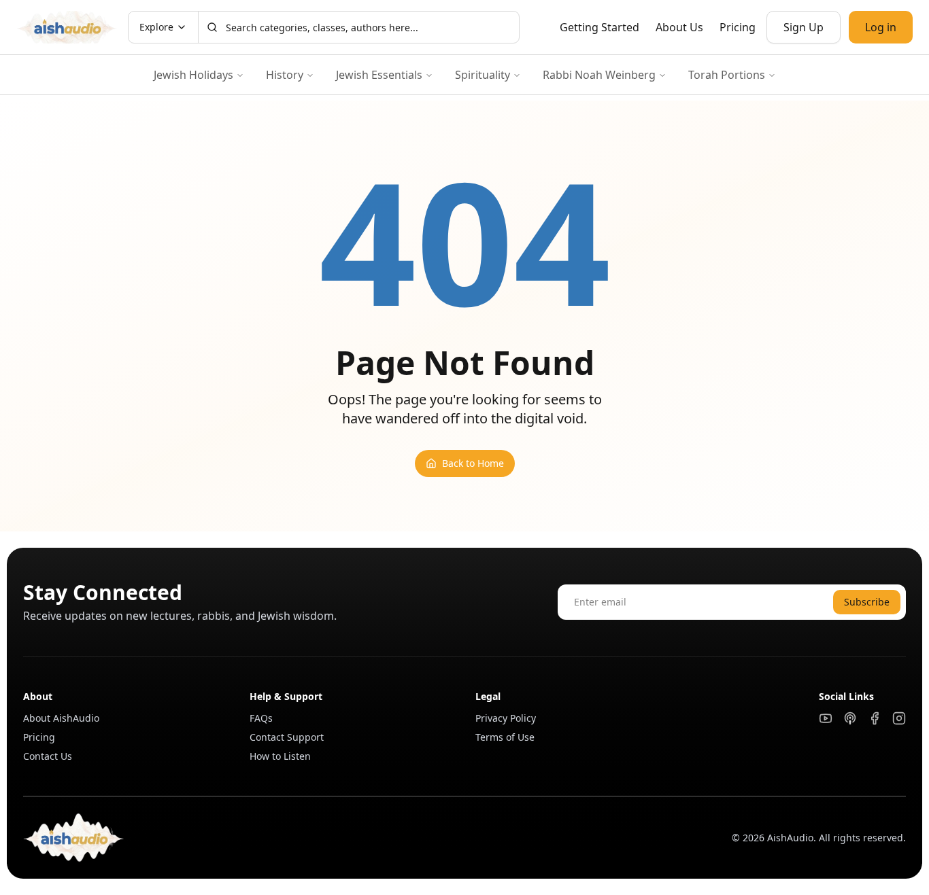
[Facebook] (874, 718)
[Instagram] (899, 718)
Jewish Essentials (379, 74)
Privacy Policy (505, 718)
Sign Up (803, 27)
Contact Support (287, 737)
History (284, 74)
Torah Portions (726, 74)
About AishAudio (61, 718)
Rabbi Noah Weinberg (599, 74)
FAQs (261, 718)
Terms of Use (505, 737)
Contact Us (47, 756)
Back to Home (473, 463)
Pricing (738, 27)
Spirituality (482, 74)
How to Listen (280, 756)
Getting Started (599, 27)
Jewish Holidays (193, 74)
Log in (880, 27)
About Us (679, 27)
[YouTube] (825, 718)
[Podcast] (850, 718)
